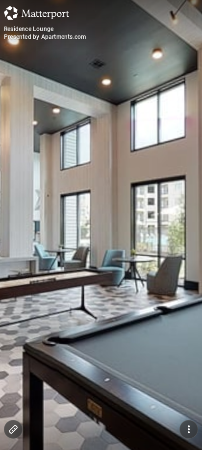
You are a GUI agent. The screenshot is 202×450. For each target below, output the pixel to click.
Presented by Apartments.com (45, 36)
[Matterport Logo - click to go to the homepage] (36, 13)
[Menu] (188, 429)
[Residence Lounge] (101, 225)
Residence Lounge (28, 29)
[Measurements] (13, 429)
